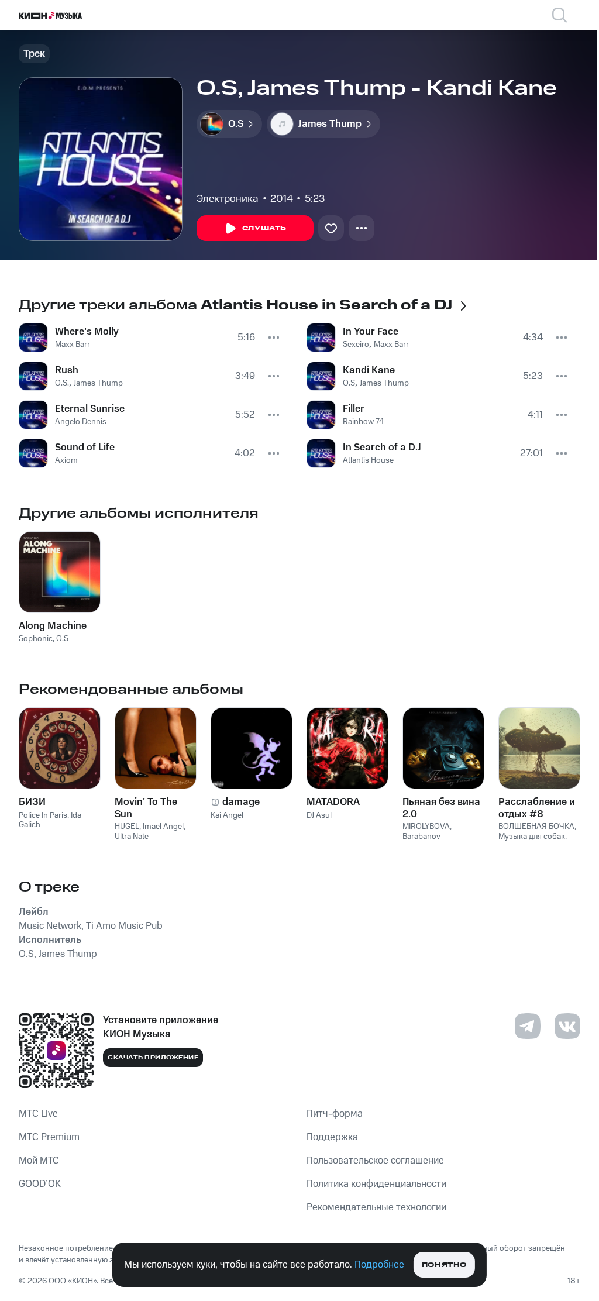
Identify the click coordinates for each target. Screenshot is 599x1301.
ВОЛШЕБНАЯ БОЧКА (536, 826)
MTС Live (38, 1114)
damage (241, 802)
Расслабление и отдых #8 (536, 808)
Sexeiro (356, 344)
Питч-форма (335, 1114)
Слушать (264, 228)
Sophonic (36, 639)
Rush (66, 370)
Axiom (66, 460)
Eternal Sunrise (90, 409)
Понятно (444, 1265)
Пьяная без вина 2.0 (441, 808)
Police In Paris (43, 815)
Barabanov (421, 836)
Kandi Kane (369, 370)
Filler (353, 409)
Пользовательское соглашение (375, 1161)
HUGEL (127, 826)
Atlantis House (368, 460)
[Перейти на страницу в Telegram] (528, 1026)
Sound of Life (85, 447)
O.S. (62, 383)
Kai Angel (227, 815)
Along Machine (53, 626)
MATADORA (333, 802)
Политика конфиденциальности (376, 1184)
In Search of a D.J (382, 447)
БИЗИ (32, 802)
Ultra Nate (132, 836)
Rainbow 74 (363, 422)
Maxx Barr (72, 344)
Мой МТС (39, 1161)
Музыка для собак (531, 836)
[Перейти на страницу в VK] (567, 1026)
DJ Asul (319, 815)
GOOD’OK (40, 1184)
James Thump (98, 383)
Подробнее (379, 1265)
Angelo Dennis (80, 422)
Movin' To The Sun (146, 808)
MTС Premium (49, 1137)
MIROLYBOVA (426, 826)
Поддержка (332, 1137)
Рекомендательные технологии (376, 1207)
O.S (349, 383)
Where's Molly (87, 332)
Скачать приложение (153, 1058)
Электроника (228, 199)
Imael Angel (163, 826)
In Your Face (370, 332)
